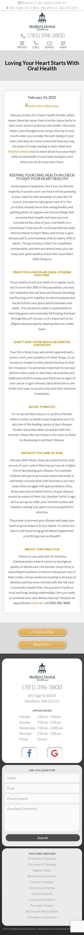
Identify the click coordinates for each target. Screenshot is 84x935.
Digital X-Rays (42, 870)
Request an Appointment (44, 2)
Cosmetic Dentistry (42, 899)
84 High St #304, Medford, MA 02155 (44, 8)
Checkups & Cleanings (42, 864)
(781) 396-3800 (46, 35)
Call (36, 47)
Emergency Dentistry (42, 917)
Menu (22, 47)
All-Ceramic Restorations (42, 911)
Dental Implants (42, 893)
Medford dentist (19, 151)
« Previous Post (42, 632)
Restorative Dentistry (42, 876)
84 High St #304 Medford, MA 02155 (42, 698)
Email (49, 47)
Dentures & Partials (42, 888)
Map (63, 47)
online (35, 603)
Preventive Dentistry (42, 858)
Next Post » (42, 644)
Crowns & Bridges (42, 882)
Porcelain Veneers (42, 905)
